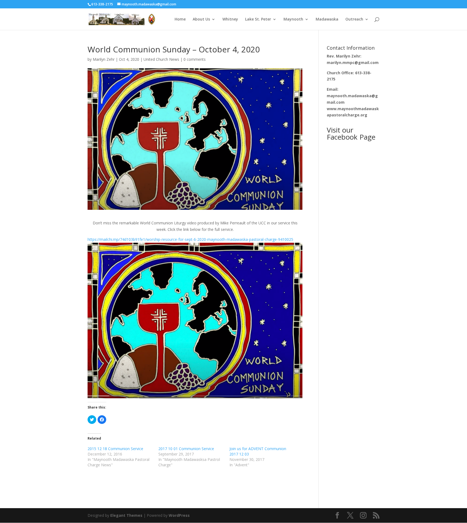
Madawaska (327, 19)
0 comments (195, 59)
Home (180, 19)
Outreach (354, 19)
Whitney (230, 19)
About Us (201, 19)
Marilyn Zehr (104, 59)
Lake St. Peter (258, 19)
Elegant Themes (126, 515)
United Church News (161, 59)
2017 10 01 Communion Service (186, 448)
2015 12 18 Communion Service (115, 448)
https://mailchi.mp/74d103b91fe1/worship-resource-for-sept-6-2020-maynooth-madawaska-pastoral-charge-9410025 (190, 239)
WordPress (179, 515)
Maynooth (293, 19)
